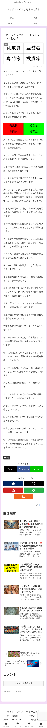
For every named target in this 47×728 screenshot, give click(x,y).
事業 (7, 458)
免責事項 (34, 720)
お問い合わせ (12, 716)
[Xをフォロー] (34, 483)
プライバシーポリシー (12, 720)
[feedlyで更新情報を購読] (34, 490)
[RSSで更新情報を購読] (23, 496)
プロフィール (34, 716)
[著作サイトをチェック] (13, 483)
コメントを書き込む (23, 683)
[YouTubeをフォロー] (13, 490)
